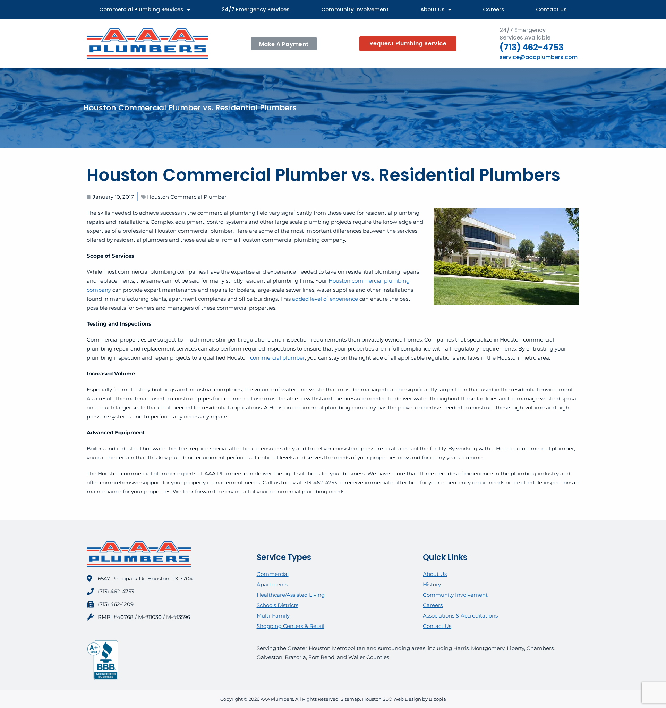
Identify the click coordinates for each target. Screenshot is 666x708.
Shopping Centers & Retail (290, 626)
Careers (493, 9)
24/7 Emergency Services (256, 9)
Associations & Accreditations (460, 615)
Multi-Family (273, 615)
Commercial (273, 574)
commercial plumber (277, 357)
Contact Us (551, 9)
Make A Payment (284, 44)
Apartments (272, 584)
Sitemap (350, 699)
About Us (432, 9)
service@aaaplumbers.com (539, 57)
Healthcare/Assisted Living (291, 595)
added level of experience (325, 298)
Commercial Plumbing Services (141, 9)
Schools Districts (277, 605)
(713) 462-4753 (531, 47)
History (432, 584)
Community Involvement (355, 9)
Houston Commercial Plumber (187, 196)
